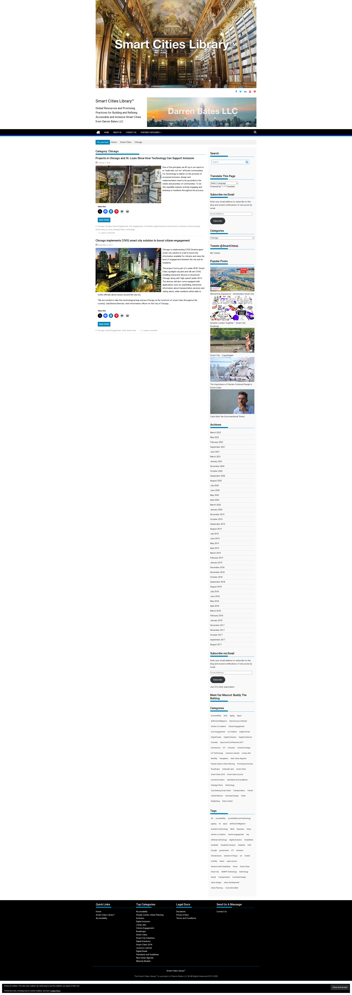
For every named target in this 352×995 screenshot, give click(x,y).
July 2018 (214, 591)
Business (240, 829)
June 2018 (215, 596)
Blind (232, 829)
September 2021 (217, 447)
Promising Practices (245, 764)
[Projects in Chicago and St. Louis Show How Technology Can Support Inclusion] (128, 167)
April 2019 (214, 548)
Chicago (101, 226)
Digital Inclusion (160, 226)
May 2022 (214, 437)
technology (243, 872)
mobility (214, 861)
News (222, 861)
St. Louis (109, 230)
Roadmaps (215, 769)
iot (241, 856)
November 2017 (217, 630)
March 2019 (215, 553)
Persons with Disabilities (220, 866)
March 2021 (215, 456)
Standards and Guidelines (237, 780)
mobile (247, 856)
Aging (232, 716)
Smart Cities (100, 230)
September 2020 (217, 476)
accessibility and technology (239, 818)
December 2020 (217, 466)
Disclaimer (181, 911)
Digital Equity (216, 737)
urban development (231, 882)
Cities (249, 829)
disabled (241, 845)
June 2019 (215, 538)
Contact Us (131, 132)
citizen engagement (236, 834)
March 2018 (215, 611)
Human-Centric (172, 226)
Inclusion (182, 226)
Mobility (214, 758)
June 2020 (215, 490)
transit (213, 877)
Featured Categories (150, 132)
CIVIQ (124, 330)
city (247, 834)
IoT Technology (217, 753)
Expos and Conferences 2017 (231, 742)
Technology (130, 230)
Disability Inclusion (228, 845)
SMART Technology (229, 872)
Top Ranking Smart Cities (221, 790)
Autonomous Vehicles (238, 721)
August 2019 (216, 529)
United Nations (217, 796)
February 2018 (216, 615)
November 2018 (217, 572)
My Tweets (215, 253)
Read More (104, 220)
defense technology (219, 840)
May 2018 (214, 601)
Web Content (227, 801)
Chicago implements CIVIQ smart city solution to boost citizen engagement (143, 240)
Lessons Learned (232, 753)
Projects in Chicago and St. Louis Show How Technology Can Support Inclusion (145, 158)
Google (214, 850)
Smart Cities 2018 (218, 774)
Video (243, 796)
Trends (250, 790)
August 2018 (216, 586)
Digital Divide (244, 732)
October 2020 (216, 471)
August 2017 (216, 644)
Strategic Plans (119, 230)
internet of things (230, 856)
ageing (213, 824)
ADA (225, 716)
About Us (117, 132)
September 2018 (217, 582)
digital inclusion (235, 840)
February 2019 (216, 558)
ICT (224, 748)
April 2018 (214, 606)
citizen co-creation (218, 834)
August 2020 (216, 480)
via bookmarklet (231, 888)
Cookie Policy (55, 991)
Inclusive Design (193, 226)
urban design (216, 882)
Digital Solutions (245, 737)
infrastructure (216, 856)
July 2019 (214, 533)
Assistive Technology (219, 829)
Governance (215, 748)
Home (106, 132)
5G (212, 818)
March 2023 (215, 432)
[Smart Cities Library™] (98, 132)
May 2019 (214, 543)
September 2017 (217, 639)
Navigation (224, 758)
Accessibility (216, 716)
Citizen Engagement (120, 226)
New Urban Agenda (238, 758)
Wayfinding (215, 801)
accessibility (221, 818)
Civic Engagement (136, 226)
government (224, 850)
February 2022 (216, 442)
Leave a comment (108, 233)
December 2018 (217, 567)
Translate (230, 186)
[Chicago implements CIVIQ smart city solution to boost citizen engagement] (128, 249)
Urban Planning (217, 888)
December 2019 (217, 514)
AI (220, 824)
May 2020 (214, 495)
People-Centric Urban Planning (223, 764)
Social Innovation (218, 780)
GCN (249, 845)
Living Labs (246, 753)
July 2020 (214, 485)
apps (225, 824)
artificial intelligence (237, 824)
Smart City (215, 872)
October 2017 (216, 635)
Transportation (239, 790)
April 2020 (214, 500)
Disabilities (248, 840)
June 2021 (215, 452)
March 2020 (215, 505)
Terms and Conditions (186, 918)
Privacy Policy (182, 915)
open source (232, 861)
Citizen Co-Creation (218, 726)
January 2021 (216, 461)
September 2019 (217, 524)
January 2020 (216, 509)
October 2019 (216, 519)
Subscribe (217, 221)
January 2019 (216, 562)
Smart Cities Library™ (115, 101)
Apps (239, 716)
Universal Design (232, 796)
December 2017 (217, 625)
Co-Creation (148, 226)
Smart (235, 866)
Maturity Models (143, 961)
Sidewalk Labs (228, 769)
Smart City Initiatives (145, 938)
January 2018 (216, 620)
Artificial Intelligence (219, 721)
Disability (214, 845)
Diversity (214, 742)
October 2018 (216, 577)
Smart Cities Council (235, 774)
